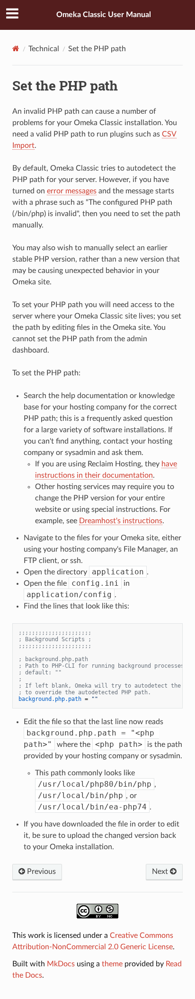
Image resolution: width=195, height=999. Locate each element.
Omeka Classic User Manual (103, 14)
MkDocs (61, 964)
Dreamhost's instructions (120, 521)
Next (161, 871)
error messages (72, 191)
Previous (40, 871)
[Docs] (15, 49)
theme (112, 964)
